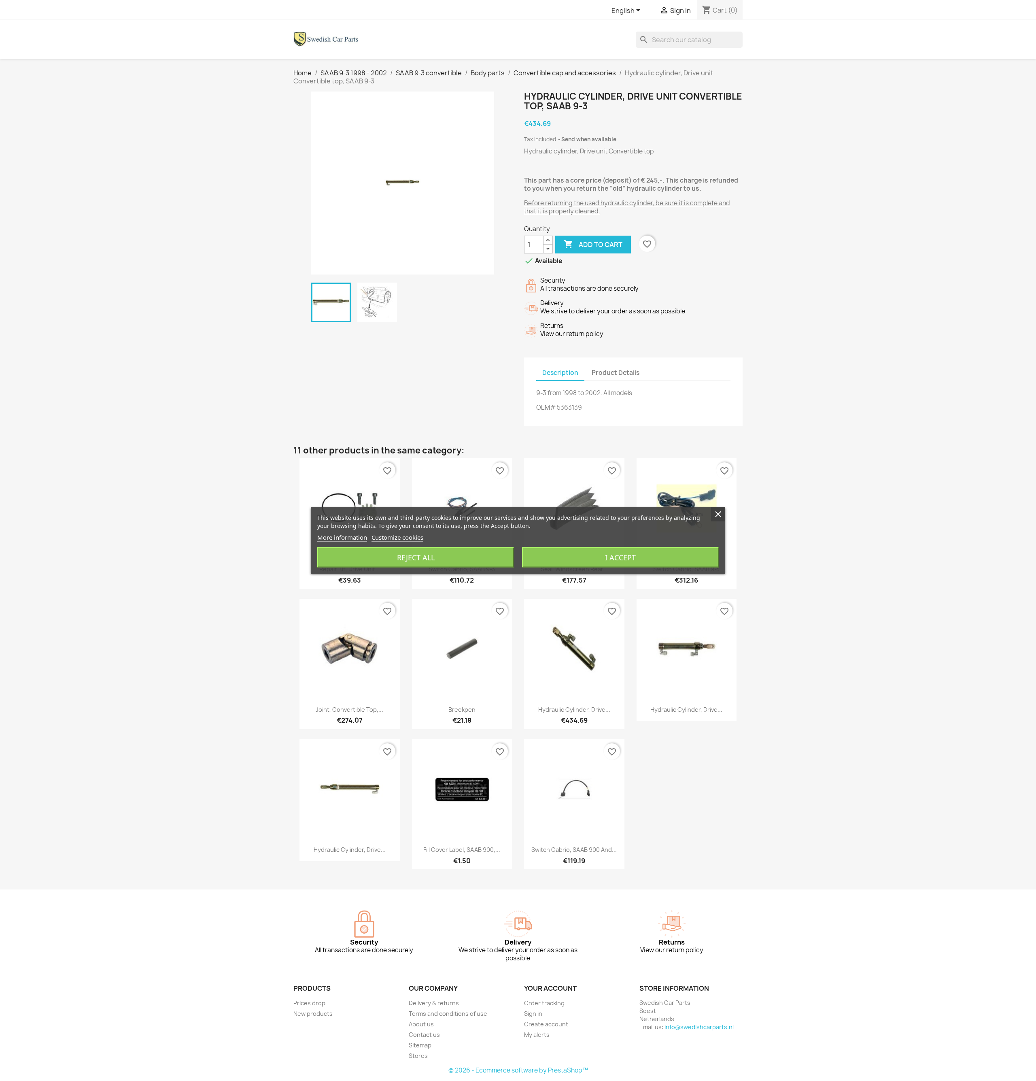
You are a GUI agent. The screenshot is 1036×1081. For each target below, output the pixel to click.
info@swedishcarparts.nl (699, 1027)
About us (421, 1024)
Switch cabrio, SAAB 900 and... (574, 849)
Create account (546, 1024)
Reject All (416, 557)
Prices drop (309, 1003)
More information (342, 537)
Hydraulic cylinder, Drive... (574, 709)
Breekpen (462, 709)
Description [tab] (560, 372)
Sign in (533, 1013)
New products (313, 1013)
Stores (418, 1056)
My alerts (537, 1034)
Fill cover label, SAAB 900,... (461, 849)
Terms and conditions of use (448, 1013)
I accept (620, 557)
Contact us (424, 1034)
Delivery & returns (434, 1003)
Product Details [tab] (615, 372)
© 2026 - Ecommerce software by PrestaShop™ (518, 1070)
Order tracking (544, 1003)
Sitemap (420, 1045)
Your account (550, 988)
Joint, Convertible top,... (349, 709)
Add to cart (593, 244)
